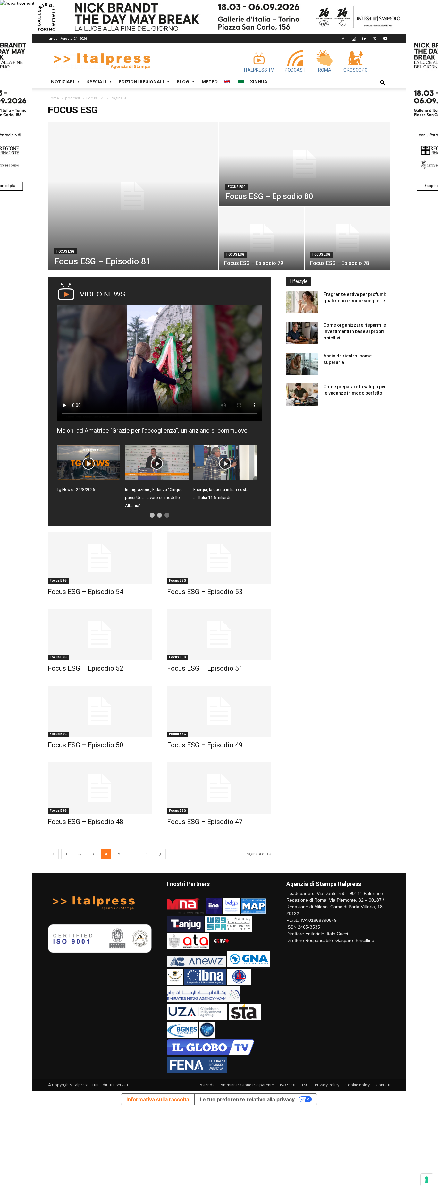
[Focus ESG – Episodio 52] (100, 634)
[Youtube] (385, 38)
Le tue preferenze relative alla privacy (247, 1099)
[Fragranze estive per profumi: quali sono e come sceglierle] (302, 302)
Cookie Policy (357, 1085)
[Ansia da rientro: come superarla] (302, 364)
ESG (305, 1085)
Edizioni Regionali (141, 82)
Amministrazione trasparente (247, 1085)
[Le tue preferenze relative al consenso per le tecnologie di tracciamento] (427, 1180)
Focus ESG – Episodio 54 (85, 592)
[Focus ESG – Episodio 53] (219, 558)
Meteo (210, 82)
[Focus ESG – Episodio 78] (347, 238)
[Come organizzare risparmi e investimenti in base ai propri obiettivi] (302, 333)
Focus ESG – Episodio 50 (85, 745)
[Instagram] (353, 38)
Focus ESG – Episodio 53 (205, 592)
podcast (72, 98)
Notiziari (62, 82)
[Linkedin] (364, 38)
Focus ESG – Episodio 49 (205, 745)
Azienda (207, 1085)
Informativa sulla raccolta (157, 1099)
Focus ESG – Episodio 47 (205, 822)
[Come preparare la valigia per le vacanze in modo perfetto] (302, 394)
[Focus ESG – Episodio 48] (100, 788)
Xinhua (258, 82)
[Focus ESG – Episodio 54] (100, 558)
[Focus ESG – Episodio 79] (261, 238)
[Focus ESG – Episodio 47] (219, 788)
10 (146, 854)
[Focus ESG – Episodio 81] (133, 196)
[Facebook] (343, 38)
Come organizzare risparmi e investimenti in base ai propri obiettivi (355, 331)
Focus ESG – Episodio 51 (205, 668)
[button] (382, 84)
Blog (183, 82)
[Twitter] (375, 38)
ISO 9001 (288, 1085)
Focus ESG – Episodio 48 (85, 822)
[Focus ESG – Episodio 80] (304, 164)
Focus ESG (95, 98)
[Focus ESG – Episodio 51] (219, 634)
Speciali (96, 82)
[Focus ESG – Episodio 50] (100, 711)
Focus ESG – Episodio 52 (85, 668)
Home (53, 98)
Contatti (383, 1085)
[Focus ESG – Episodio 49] (219, 711)
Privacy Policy (327, 1085)
